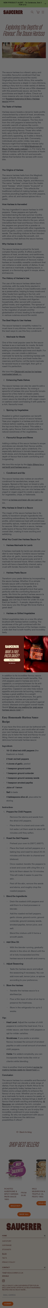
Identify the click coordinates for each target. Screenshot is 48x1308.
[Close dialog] (46, 637)
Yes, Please (12, 660)
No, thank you (12, 663)
